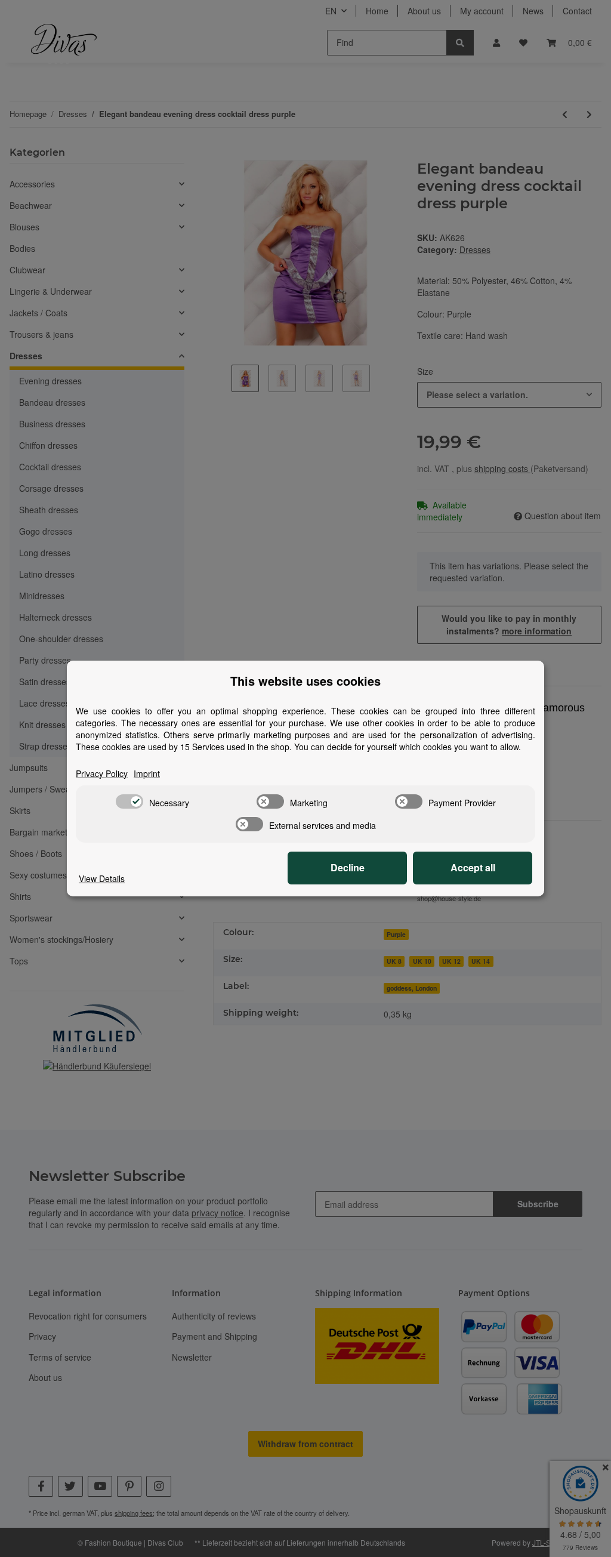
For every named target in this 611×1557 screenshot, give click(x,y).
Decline (348, 867)
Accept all (472, 867)
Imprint (147, 773)
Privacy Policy (102, 773)
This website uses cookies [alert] (305, 681)
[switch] (129, 801)
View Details (102, 878)
